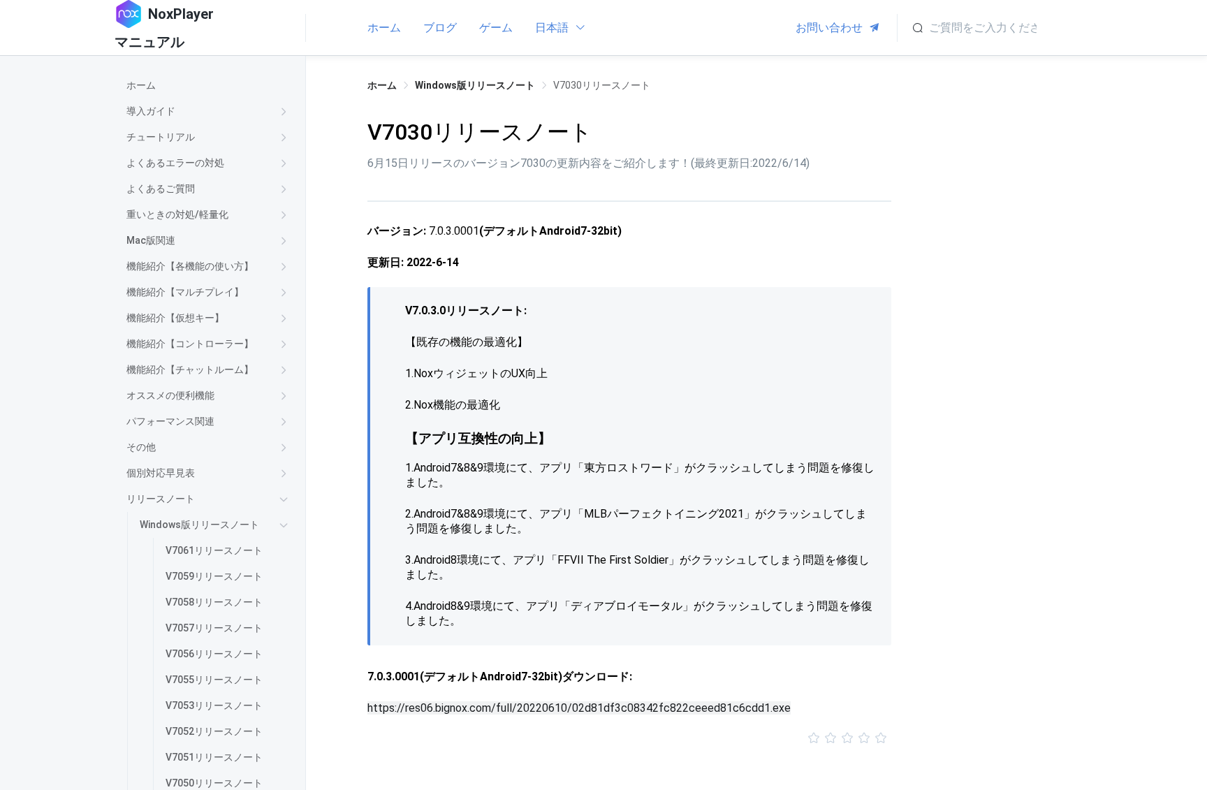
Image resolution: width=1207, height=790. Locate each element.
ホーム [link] (382, 85)
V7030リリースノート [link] (601, 85)
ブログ (440, 27)
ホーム (384, 27)
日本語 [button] (553, 27)
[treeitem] (210, 85)
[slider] (629, 738)
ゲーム (496, 27)
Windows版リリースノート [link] (475, 85)
